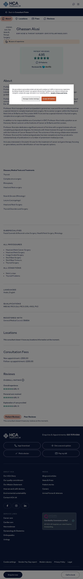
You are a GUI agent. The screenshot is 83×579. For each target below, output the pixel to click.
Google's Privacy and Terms (59, 93)
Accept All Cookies (49, 99)
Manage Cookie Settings (31, 99)
